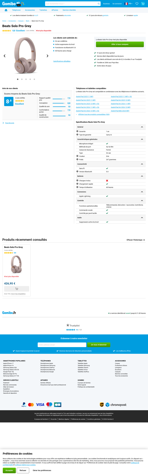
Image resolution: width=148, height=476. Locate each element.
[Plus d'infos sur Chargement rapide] (77, 184)
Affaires (55, 10)
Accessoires (30, 10)
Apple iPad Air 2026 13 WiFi (120, 107)
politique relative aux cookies (25, 465)
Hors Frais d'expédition (18, 294)
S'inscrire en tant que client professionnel (53, 385)
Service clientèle (69, 10)
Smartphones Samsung (47, 365)
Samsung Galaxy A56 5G (11, 369)
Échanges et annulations (11, 391)
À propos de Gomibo (84, 383)
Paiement (6, 383)
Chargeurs (118, 367)
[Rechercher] (99, 4)
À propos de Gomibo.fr (41, 419)
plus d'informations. (106, 415)
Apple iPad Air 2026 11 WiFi (120, 104)
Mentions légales (64, 419)
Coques (117, 363)
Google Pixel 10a (8, 372)
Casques (21, 21)
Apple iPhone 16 (8, 365)
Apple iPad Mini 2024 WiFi (120, 111)
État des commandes (10, 385)
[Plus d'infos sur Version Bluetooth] (77, 171)
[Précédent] (4, 56)
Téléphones (45, 361)
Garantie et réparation (10, 393)
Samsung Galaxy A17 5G (11, 376)
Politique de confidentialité (86, 387)
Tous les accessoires (121, 376)
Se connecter (117, 4)
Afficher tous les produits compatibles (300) (94, 114)
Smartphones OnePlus (47, 367)
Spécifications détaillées (61, 61)
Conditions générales (93, 419)
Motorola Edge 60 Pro (10, 374)
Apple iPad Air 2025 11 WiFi (86, 100)
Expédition (6, 389)
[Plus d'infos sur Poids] (77, 159)
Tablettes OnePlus (83, 372)
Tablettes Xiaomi (83, 367)
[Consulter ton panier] (143, 3)
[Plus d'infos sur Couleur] (77, 156)
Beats (27, 21)
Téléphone (16, 10)
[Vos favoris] (137, 3)
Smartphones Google (47, 372)
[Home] (6, 10)
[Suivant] (47, 56)
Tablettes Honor (83, 369)
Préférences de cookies (78, 419)
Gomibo (81, 380)
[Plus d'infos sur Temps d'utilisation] (77, 187)
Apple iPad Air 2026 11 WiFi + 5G (87, 107)
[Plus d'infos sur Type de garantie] (77, 134)
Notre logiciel (82, 385)
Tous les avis (9, 123)
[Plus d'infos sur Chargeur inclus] (77, 180)
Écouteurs (118, 369)
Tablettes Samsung (84, 365)
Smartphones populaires (14, 361)
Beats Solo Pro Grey (38, 21)
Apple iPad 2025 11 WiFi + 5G (121, 96)
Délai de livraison (8, 387)
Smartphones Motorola (47, 369)
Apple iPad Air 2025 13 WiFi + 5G (87, 104)
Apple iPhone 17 (8, 363)
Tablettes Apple (82, 363)
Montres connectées (121, 374)
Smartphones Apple (46, 363)
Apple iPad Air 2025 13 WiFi (120, 100)
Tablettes (43, 10)
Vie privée (54, 419)
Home (4, 21)
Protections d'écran (121, 365)
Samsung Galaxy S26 (10, 367)
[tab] (17, 79)
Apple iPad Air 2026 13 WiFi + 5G (87, 111)
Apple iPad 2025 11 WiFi (84, 96)
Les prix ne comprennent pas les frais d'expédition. (98, 413)
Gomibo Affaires (45, 383)
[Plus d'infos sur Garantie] (77, 131)
